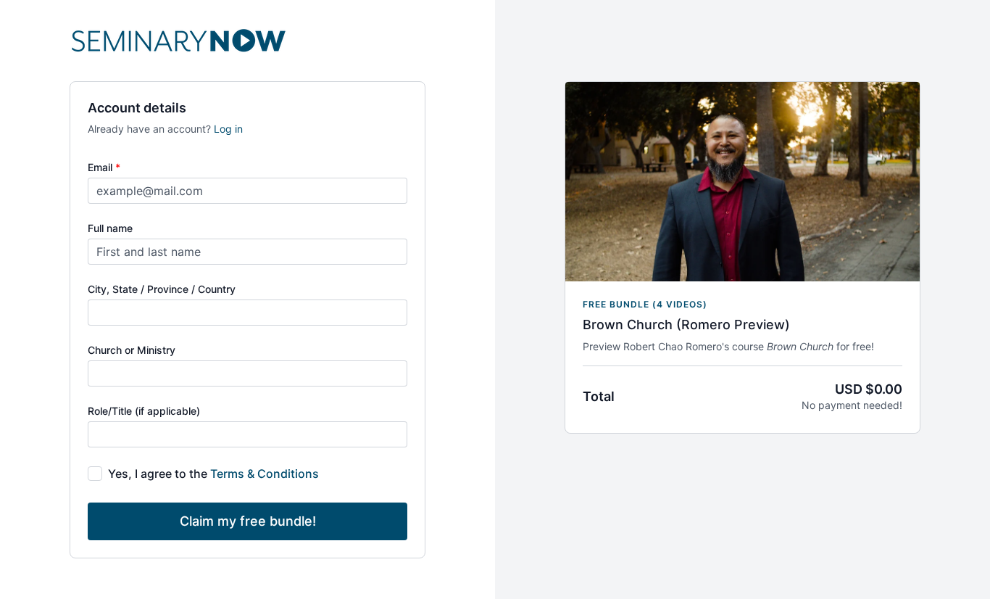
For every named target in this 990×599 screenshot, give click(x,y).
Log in (228, 129)
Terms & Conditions (264, 473)
